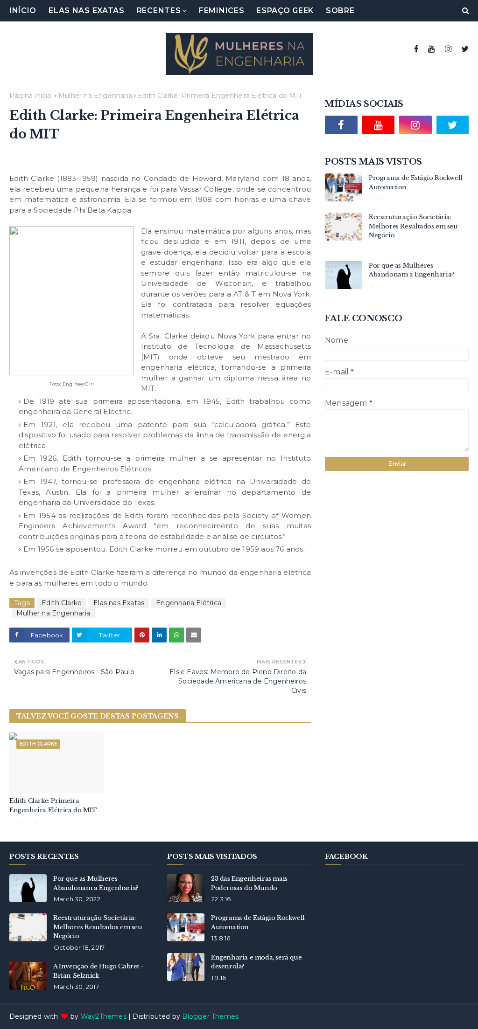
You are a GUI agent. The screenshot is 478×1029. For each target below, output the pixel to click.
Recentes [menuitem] (159, 10)
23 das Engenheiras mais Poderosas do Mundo (249, 883)
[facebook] (416, 49)
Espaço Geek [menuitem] (285, 10)
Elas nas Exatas (118, 603)
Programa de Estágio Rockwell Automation (416, 182)
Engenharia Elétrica (188, 603)
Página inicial (31, 95)
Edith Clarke (62, 603)
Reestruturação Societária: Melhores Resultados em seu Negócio (413, 226)
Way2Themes (104, 1016)
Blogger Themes (210, 1016)
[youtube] (431, 49)
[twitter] (464, 49)
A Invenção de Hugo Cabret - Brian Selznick (98, 971)
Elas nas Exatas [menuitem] (87, 10)
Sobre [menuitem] (340, 10)
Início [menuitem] (22, 10)
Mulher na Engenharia (95, 95)
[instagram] (448, 49)
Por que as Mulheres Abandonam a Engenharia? (411, 270)
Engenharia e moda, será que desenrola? (256, 962)
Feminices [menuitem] (221, 10)
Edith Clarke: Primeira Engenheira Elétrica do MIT (53, 805)
